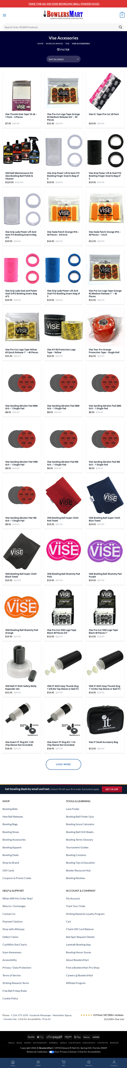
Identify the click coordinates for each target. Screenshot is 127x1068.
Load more (63, 764)
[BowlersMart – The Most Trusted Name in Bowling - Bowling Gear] (63, 15)
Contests (102, 1042)
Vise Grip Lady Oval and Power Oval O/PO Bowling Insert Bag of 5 (21, 293)
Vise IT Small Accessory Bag (103, 742)
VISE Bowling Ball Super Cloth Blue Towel (104, 519)
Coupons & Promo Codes (16, 878)
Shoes (27, 1042)
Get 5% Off (114, 790)
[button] (4, 15)
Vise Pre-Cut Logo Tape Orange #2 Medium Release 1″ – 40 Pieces (105, 293)
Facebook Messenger (40, 1015)
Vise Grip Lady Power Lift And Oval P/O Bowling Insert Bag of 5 (63, 293)
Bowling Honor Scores (78, 952)
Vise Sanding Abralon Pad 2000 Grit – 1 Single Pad (105, 407)
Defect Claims (10, 936)
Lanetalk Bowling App (78, 944)
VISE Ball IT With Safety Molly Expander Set (20, 687)
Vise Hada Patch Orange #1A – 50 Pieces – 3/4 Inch (63, 233)
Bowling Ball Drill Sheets (80, 831)
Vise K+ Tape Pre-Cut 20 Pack (104, 114)
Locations (75, 1042)
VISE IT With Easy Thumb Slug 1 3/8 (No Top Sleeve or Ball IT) (63, 687)
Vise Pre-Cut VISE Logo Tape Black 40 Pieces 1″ (103, 631)
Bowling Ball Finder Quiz (80, 816)
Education (89, 1042)
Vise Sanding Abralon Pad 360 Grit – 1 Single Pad (104, 463)
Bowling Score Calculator (80, 824)
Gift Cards (8, 870)
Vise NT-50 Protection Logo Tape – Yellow (61, 351)
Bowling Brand (54, 43)
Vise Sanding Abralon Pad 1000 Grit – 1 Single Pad (21, 463)
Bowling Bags (10, 824)
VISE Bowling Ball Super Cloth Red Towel (63, 519)
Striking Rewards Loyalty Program (85, 913)
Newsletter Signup (62, 1015)
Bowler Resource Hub (78, 870)
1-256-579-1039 (19, 1015)
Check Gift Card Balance (80, 929)
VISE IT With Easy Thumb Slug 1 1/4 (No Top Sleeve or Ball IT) (104, 687)
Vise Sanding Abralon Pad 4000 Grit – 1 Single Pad (21, 407)
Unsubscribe (10, 1019)
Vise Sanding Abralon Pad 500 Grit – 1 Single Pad (62, 463)
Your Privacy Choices (65, 1051)
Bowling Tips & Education (80, 862)
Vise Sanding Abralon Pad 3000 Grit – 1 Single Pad (63, 407)
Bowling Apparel (11, 847)
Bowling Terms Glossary (79, 839)
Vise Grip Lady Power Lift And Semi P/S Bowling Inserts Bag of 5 (20, 235)
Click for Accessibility (29, 1019)
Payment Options (12, 921)
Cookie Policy (10, 998)
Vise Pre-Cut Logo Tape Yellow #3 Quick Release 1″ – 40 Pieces (21, 351)
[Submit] (120, 27)
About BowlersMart (77, 959)
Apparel (53, 1042)
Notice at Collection (37, 1051)
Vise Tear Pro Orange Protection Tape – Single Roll (104, 351)
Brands (114, 1042)
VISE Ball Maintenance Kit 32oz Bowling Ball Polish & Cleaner (19, 176)
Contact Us (8, 913)
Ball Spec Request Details (80, 936)
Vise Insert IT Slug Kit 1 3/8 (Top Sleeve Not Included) (19, 743)
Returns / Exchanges (14, 906)
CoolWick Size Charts (14, 944)
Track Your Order (75, 906)
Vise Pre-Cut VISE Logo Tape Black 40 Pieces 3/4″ (61, 631)
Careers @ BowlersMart (79, 975)
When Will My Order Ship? (17, 898)
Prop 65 (46, 1019)
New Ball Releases (12, 816)
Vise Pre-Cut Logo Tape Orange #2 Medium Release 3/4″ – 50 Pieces (63, 117)
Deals (63, 1042)
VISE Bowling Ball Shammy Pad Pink (63, 575)
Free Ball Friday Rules (14, 990)
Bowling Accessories (14, 839)
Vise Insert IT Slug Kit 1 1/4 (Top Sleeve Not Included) (61, 743)
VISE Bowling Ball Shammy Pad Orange (21, 631)
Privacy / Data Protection (16, 967)
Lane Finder (72, 808)
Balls (11, 1042)
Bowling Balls (10, 808)
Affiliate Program (75, 982)
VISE (67, 43)
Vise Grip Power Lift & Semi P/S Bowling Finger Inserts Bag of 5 (63, 176)
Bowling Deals (10, 854)
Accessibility (9, 959)
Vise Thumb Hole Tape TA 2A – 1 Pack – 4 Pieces (21, 116)
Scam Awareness (11, 952)
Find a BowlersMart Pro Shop (82, 967)
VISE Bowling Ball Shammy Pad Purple (105, 575)
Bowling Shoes (10, 831)
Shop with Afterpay (13, 929)
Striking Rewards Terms (15, 982)
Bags (19, 1042)
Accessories (40, 1042)
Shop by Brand (10, 862)
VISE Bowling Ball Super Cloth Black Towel (21, 575)
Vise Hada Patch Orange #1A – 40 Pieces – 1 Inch (105, 233)
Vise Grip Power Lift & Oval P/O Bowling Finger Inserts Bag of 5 (105, 176)
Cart (68, 921)
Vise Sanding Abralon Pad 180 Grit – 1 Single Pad (20, 519)
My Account (73, 898)
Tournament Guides (77, 847)
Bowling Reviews (75, 878)
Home (40, 43)
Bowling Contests (76, 854)
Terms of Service (11, 975)
